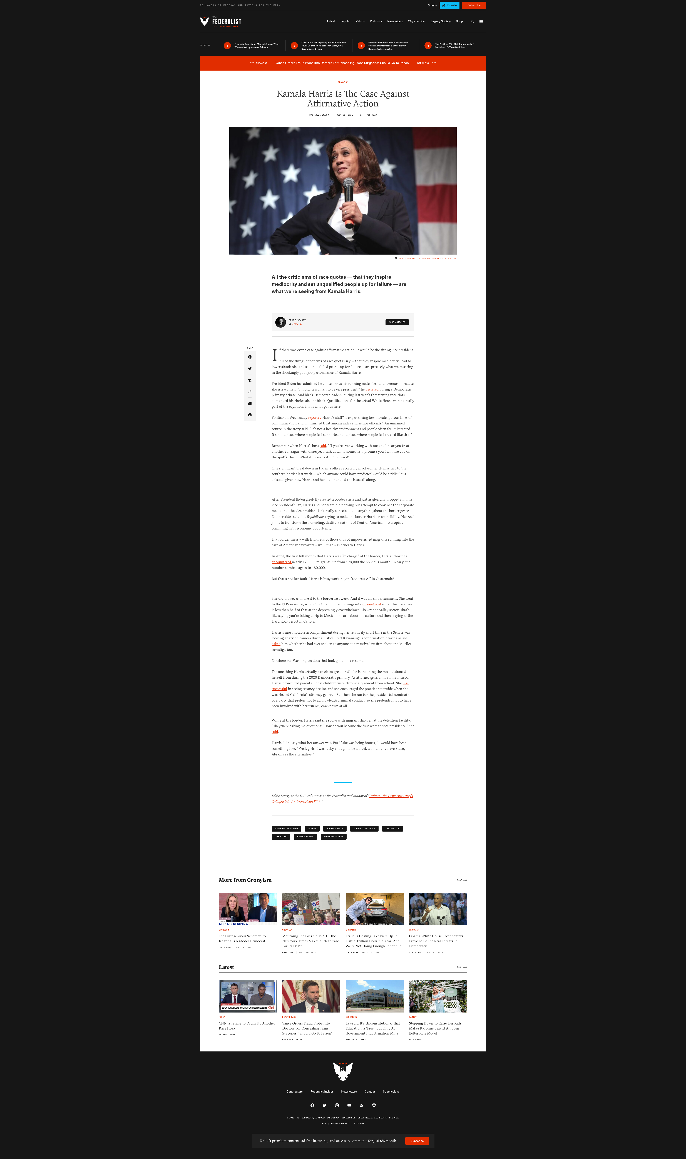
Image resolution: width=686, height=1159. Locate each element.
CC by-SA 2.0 (449, 258)
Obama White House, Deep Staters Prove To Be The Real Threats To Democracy (436, 941)
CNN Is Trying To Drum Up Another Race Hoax (247, 1026)
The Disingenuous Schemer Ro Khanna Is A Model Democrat (242, 938)
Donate (452, 5)
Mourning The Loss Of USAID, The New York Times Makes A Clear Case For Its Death (310, 941)
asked (276, 644)
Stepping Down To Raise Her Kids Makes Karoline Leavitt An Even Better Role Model (435, 1028)
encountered (282, 562)
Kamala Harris (305, 836)
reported (314, 417)
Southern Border (333, 836)
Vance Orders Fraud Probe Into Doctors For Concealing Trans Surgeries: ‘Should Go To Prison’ (307, 1028)
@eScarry (297, 324)
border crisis (335, 828)
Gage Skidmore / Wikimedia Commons (419, 258)
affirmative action (286, 828)
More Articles (397, 322)
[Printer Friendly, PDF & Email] (250, 415)
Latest (226, 967)
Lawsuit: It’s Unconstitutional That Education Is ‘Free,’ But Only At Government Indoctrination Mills (373, 1028)
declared (372, 389)
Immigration (392, 828)
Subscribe (474, 5)
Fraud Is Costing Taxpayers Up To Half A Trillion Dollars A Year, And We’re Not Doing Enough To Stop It (373, 941)
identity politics (364, 828)
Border (312, 828)
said (323, 446)
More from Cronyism (245, 880)
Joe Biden (281, 836)
